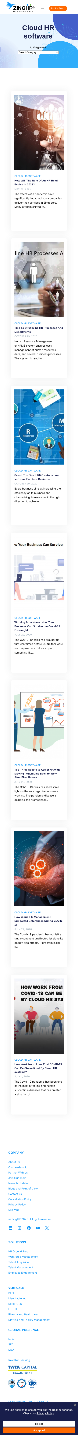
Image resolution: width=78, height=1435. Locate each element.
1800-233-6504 (37, 1401)
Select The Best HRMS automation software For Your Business (36, 477)
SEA (10, 1344)
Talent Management (20, 1267)
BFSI (11, 1293)
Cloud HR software (27, 176)
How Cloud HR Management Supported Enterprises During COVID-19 (38, 920)
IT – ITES (13, 1309)
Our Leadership (17, 1167)
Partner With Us (18, 1172)
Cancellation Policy (20, 1199)
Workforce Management (23, 1256)
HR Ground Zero (18, 1251)
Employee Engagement (22, 1272)
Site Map (14, 1209)
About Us (14, 1162)
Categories (38, 47)
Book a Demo (58, 8)
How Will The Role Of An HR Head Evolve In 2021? (36, 182)
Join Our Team (17, 1178)
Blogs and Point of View (23, 1188)
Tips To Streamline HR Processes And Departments (38, 329)
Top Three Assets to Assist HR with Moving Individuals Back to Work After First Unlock (37, 773)
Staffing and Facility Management (29, 1319)
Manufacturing (17, 1298)
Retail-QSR (15, 1303)
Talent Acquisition (19, 1262)
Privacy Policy (17, 1204)
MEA (11, 1349)
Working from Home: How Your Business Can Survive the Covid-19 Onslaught (37, 626)
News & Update (18, 1183)
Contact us (15, 1193)
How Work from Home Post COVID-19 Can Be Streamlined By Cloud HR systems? (38, 1068)
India (11, 1339)
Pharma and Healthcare (22, 1314)
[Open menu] (42, 7)
